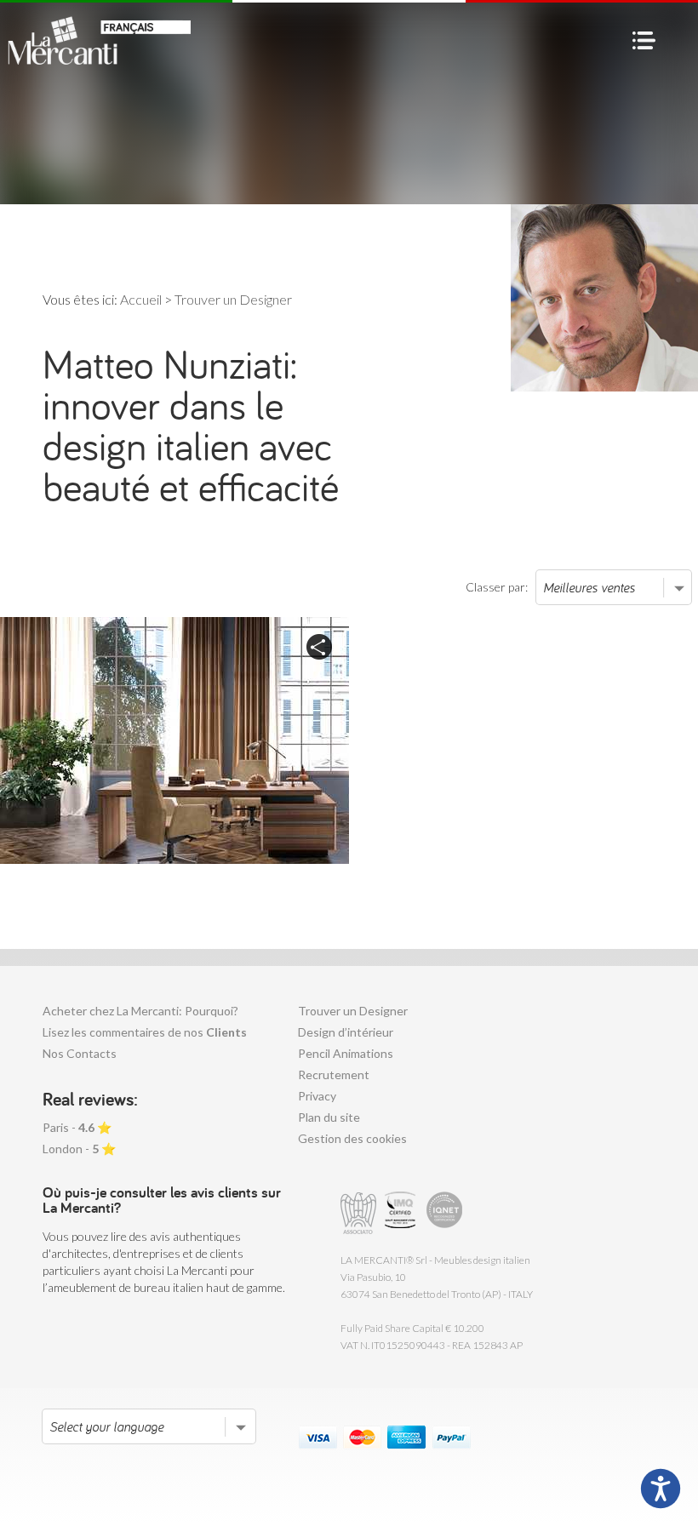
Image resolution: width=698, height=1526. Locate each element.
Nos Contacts (80, 1053)
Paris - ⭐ (77, 1127)
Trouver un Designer (353, 1010)
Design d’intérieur (345, 1032)
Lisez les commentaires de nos (145, 1032)
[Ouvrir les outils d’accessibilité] (660, 1488)
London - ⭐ (79, 1148)
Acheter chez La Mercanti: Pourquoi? (140, 1010)
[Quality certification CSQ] (402, 1213)
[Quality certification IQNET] (445, 1213)
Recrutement (333, 1074)
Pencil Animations (345, 1053)
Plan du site (329, 1117)
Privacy (317, 1096)
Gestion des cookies (352, 1138)
